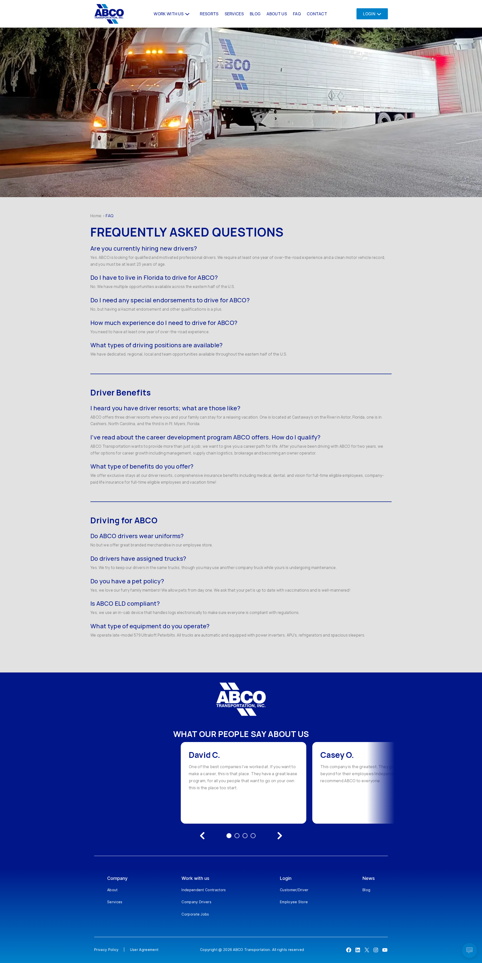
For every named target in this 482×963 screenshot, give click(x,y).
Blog (366, 890)
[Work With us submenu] (187, 13)
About (112, 890)
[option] (243, 783)
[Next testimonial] (279, 835)
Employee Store (294, 902)
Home (95, 215)
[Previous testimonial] (202, 835)
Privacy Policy (106, 949)
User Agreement (144, 949)
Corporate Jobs (195, 914)
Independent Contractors (204, 890)
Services (115, 902)
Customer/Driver (294, 890)
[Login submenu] (378, 13)
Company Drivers (196, 902)
